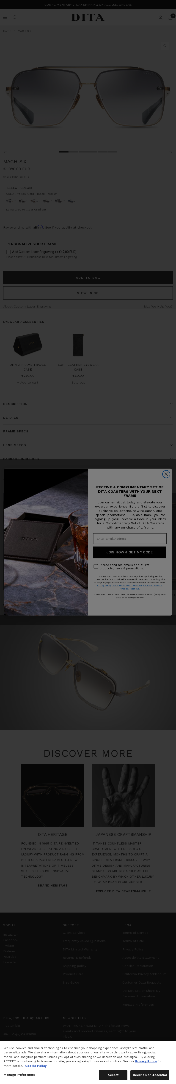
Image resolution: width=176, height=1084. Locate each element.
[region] (88, 1062)
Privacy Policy (146, 1061)
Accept (113, 1075)
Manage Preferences (19, 1074)
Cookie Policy (36, 1066)
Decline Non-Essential (150, 1075)
